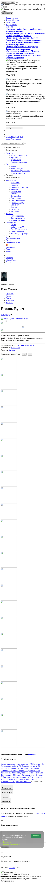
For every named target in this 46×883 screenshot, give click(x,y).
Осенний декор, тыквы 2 (28, 779)
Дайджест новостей (14, 128)
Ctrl (24, 354)
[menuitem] (21, 137)
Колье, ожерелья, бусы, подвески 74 (16, 764)
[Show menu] (17, 2)
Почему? (32, 754)
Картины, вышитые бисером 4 (15, 777)
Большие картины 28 (31, 766)
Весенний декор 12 (20, 773)
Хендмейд (5, 315)
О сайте (17, 874)
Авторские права (8, 881)
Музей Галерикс (13, 149)
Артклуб (13, 176)
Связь (8, 298)
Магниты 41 (38, 764)
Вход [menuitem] (8, 139)
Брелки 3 (13, 779)
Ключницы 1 (7, 782)
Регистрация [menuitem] (16, 139)
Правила (22, 876)
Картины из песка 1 (22, 782)
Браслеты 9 (8, 775)
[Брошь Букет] (14, 319)
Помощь (4, 874)
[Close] (2, 804)
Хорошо (36, 836)
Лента (8, 296)
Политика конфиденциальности (24, 879)
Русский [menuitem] (9, 137)
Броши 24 (6, 768)
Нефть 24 (15, 768)
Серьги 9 (18, 775)
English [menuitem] (16, 137)
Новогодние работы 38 (11, 766)
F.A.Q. (11, 874)
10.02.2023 (15, 348)
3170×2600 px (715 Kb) (24, 345)
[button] (12, 18)
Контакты (25, 874)
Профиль (9, 294)
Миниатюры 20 (20, 771)
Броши (12, 350)
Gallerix (12, 868)
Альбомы (10, 300)
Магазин (9, 303)
